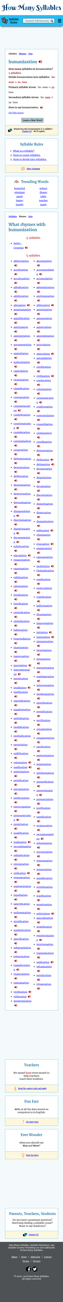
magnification (22, 700)
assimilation (21, 353)
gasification (43, 579)
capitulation (21, 371)
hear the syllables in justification (15, 696)
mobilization (21, 718)
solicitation (43, 913)
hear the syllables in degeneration (15, 471)
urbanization (44, 966)
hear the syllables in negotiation (15, 749)
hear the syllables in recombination (15, 851)
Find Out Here (32, 1155)
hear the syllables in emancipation (15, 564)
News (24, 1257)
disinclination (44, 503)
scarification (43, 895)
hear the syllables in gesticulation (38, 592)
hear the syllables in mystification (38, 716)
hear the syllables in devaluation (38, 490)
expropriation (44, 557)
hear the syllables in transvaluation (38, 957)
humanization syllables (40, 61)
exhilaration (21, 577)
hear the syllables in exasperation (38, 552)
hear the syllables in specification (15, 943)
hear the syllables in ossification (30, 767)
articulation (43, 344)
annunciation (44, 318)
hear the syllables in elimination (38, 539)
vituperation (43, 984)
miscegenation (45, 685)
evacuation (42, 544)
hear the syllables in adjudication (15, 291)
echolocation (21, 546)
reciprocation (44, 825)
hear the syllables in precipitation (15, 793)
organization (44, 729)
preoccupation (22, 806)
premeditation (45, 781)
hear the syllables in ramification (38, 821)
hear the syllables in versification (38, 979)
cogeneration (21, 397)
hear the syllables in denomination (15, 489)
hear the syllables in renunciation (38, 873)
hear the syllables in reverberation (38, 891)
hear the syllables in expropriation (38, 561)
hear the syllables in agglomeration (38, 300)
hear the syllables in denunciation (38, 473)
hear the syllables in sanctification (15, 908)
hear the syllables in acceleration (15, 274)
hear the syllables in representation (15, 890)
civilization (43, 376)
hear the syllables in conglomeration (17, 428)
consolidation (44, 424)
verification (20, 991)
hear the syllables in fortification (15, 608)
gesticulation (44, 588)
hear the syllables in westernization (15, 1005)
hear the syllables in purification (38, 812)
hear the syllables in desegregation (15, 498)
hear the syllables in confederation (15, 419)
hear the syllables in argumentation (15, 349)
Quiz (30, 54)
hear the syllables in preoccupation (15, 811)
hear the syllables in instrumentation (19, 674)
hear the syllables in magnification (15, 705)
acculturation (21, 278)
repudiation (21, 895)
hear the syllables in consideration (15, 436)
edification (42, 530)
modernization (45, 694)
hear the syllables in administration (38, 291)
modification (21, 727)
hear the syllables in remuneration (15, 882)
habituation (21, 630)
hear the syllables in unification (52, 962)
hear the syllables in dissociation (38, 517)
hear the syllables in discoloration (38, 499)
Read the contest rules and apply (31, 1088)
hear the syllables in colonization (38, 393)
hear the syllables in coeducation (38, 384)
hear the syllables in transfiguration (17, 969)
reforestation (44, 843)
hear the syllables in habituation (15, 634)
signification (21, 921)
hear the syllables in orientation (29, 762)
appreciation (43, 327)
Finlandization (45, 570)
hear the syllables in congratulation (38, 420)
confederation (22, 414)
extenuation (21, 586)
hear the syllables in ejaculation (29, 555)
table (43, 196)
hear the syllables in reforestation (38, 847)
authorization (22, 362)
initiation (42, 632)
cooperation (21, 449)
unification (42, 962)
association (43, 353)
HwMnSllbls (31, 7)
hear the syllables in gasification (38, 583)
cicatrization (21, 379)
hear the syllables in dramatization (38, 525)
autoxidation (44, 358)
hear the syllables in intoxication (15, 683)
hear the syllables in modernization (38, 698)
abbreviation (21, 261)
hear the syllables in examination (15, 573)
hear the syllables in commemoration (19, 410)
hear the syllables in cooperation (15, 454)
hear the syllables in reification (28, 873)
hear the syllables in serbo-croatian (26, 247)
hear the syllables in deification (52, 459)
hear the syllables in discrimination (15, 524)
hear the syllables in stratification (38, 931)
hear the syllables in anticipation (15, 331)
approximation (45, 335)
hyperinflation (22, 638)
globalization (22, 621)
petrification (21, 780)
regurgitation (44, 851)
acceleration (21, 269)
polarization (43, 764)
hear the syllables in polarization (38, 768)
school (43, 188)
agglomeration (45, 296)
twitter (34, 1269)
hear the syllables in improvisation (38, 627)
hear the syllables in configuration (38, 411)
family (20, 204)
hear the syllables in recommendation (42, 838)
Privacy (36, 1261)
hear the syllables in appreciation (38, 331)
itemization (43, 659)
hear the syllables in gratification (38, 601)
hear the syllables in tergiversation (38, 948)
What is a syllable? (23, 150)
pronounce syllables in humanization (41, 107)
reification (20, 873)
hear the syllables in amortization (38, 314)
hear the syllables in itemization (38, 663)
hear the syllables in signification (15, 925)
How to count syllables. (27, 155)
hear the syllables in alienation (28, 305)
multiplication (22, 735)
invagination (44, 650)
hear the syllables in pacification (38, 751)
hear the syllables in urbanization (38, 971)
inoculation (20, 665)
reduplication (22, 855)
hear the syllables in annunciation (38, 322)
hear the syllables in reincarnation (38, 865)
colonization (43, 389)
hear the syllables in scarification (38, 900)
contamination (22, 441)
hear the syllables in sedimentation (15, 917)
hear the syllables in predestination (38, 777)
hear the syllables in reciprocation (38, 830)
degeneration (21, 467)
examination (21, 568)
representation (22, 886)
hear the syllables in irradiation (29, 687)
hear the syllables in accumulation (38, 283)
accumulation (44, 278)
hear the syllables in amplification (15, 322)
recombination (22, 846)
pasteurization (45, 755)
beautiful (19, 188)
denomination (22, 485)
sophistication (22, 930)
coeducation (43, 380)
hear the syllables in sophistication (15, 934)
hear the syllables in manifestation (15, 714)
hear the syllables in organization (38, 733)
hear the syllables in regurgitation (38, 856)
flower (43, 192)
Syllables (13, 216)
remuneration (22, 877)
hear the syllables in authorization (15, 366)
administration (45, 287)
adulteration (21, 296)
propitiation (21, 824)
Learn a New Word (32, 120)
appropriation (22, 335)
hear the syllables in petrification (15, 784)
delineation (43, 464)
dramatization (44, 521)
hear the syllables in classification (15, 393)
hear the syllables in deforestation (38, 455)
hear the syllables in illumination (38, 619)
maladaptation (45, 676)
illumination (43, 614)
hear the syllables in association (52, 353)
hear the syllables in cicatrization (15, 384)
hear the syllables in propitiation (15, 828)
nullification (21, 753)
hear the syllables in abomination (38, 265)
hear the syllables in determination (15, 507)
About (14, 1257)
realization (20, 842)
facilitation (43, 566)
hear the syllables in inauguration (15, 660)
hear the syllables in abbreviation (15, 265)
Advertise (35, 1257)
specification (21, 938)
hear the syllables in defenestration (15, 463)
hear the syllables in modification (15, 731)
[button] (52, 21)
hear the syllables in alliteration (52, 305)
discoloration (44, 495)
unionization (21, 982)
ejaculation (20, 555)
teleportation (21, 956)
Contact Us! (34, 1235)
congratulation (45, 415)
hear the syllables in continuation (38, 437)
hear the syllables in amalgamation (15, 314)
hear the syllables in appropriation (15, 340)
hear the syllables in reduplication (15, 859)
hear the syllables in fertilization (15, 599)
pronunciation (44, 799)
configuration (44, 406)
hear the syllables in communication (40, 402)
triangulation (21, 974)
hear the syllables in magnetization (38, 672)
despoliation (43, 477)
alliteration (43, 305)
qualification (21, 833)
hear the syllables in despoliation (38, 482)
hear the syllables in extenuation (15, 590)
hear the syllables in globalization (15, 625)
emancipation (22, 559)
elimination (43, 534)
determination (22, 502)
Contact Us (26, 131)
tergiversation (44, 944)
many (43, 204)
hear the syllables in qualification (15, 837)
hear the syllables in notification (38, 724)
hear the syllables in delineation (52, 464)
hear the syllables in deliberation (15, 480)
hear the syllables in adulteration (15, 300)
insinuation (43, 637)
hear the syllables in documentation (17, 542)
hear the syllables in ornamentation (38, 742)
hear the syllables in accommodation (40, 274)
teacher (43, 200)
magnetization (45, 667)
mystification (44, 711)
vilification (20, 996)
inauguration (21, 656)
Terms (26, 1261)
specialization (44, 918)
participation (21, 771)
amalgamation (22, 309)
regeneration (21, 864)
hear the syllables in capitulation (15, 375)
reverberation (44, 887)
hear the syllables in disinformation (17, 533)
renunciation (44, 869)
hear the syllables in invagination (38, 654)
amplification (22, 318)
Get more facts (31, 1122)
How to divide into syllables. (30, 159)
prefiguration (21, 797)
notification (43, 720)
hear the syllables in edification (52, 530)
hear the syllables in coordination (38, 446)
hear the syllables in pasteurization (38, 759)
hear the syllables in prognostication (17, 820)
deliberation (21, 476)
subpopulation (22, 947)
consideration (22, 432)
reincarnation (44, 860)
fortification (21, 603)
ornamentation (45, 737)
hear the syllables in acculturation (15, 283)
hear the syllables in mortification (38, 707)
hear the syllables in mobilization (15, 722)
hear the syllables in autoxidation (38, 362)
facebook (28, 1269)
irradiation (20, 687)
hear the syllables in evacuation (52, 544)
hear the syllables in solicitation (52, 913)
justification (21, 692)
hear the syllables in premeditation (38, 786)
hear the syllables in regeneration (15, 868)
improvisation (44, 623)
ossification (20, 767)
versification (43, 975)
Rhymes (22, 54)
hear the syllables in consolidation (38, 428)
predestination (45, 773)
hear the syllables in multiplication (15, 740)
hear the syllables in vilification (29, 996)
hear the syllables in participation (15, 776)
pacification (43, 746)
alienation (20, 305)
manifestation (22, 709)
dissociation (43, 512)
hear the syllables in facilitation (52, 566)
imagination (21, 647)
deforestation (44, 450)
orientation (20, 762)
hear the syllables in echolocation (15, 550)
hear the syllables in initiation (50, 632)
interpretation (44, 641)
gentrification (22, 612)
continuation (44, 433)
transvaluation (45, 953)
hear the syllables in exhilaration (15, 581)
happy (19, 200)
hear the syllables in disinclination (38, 508)
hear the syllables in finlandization (38, 575)
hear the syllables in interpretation (38, 645)
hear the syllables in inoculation (30, 665)
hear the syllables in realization (29, 842)
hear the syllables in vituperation (38, 988)
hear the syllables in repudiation (15, 899)
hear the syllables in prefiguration (15, 802)
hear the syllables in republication (38, 882)
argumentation (22, 344)
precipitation (21, 789)
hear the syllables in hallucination (38, 610)
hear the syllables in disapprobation (17, 515)
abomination (44, 261)
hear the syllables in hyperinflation (15, 643)
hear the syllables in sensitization (38, 909)
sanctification (22, 903)
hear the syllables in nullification (15, 757)
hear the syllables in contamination (15, 445)
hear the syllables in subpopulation (15, 952)
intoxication (21, 678)
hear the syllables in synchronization (40, 940)
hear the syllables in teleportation (15, 960)
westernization (22, 1001)
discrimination (22, 520)
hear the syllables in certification (38, 371)
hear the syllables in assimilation (15, 357)
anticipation (21, 327)
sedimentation (22, 912)
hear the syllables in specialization (38, 922)
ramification (43, 816)
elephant (19, 192)
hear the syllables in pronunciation (38, 803)
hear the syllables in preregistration (40, 795)
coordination (44, 441)
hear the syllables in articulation (38, 349)
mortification (44, 702)
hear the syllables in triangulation (15, 978)
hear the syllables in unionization (15, 987)
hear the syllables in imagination (15, 652)
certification (43, 366)
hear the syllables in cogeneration (15, 401)
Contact (48, 1257)
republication (44, 878)
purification (43, 808)
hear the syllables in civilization (52, 376)
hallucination (44, 605)
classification (21, 388)
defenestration (22, 458)
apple (19, 196)
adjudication (21, 287)
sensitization (44, 904)
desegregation (22, 493)
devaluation (43, 486)
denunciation (44, 468)
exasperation (44, 548)
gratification (43, 596)
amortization (44, 309)
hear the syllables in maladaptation (38, 681)
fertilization (21, 594)
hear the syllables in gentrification (15, 616)
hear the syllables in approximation (38, 340)
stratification (44, 926)
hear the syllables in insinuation (52, 637)
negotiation (21, 744)
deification (42, 459)
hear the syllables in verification (30, 992)
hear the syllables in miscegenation (38, 689)
